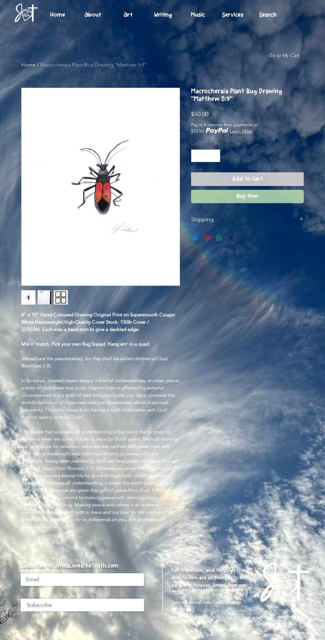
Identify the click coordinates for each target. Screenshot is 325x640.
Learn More (241, 131)
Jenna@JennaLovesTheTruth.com (206, 602)
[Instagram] (181, 610)
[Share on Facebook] (195, 238)
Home (28, 65)
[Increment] (214, 156)
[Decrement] (196, 156)
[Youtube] (189, 610)
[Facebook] (174, 610)
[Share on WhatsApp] (219, 238)
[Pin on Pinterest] (207, 238)
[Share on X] (231, 238)
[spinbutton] (205, 156)
